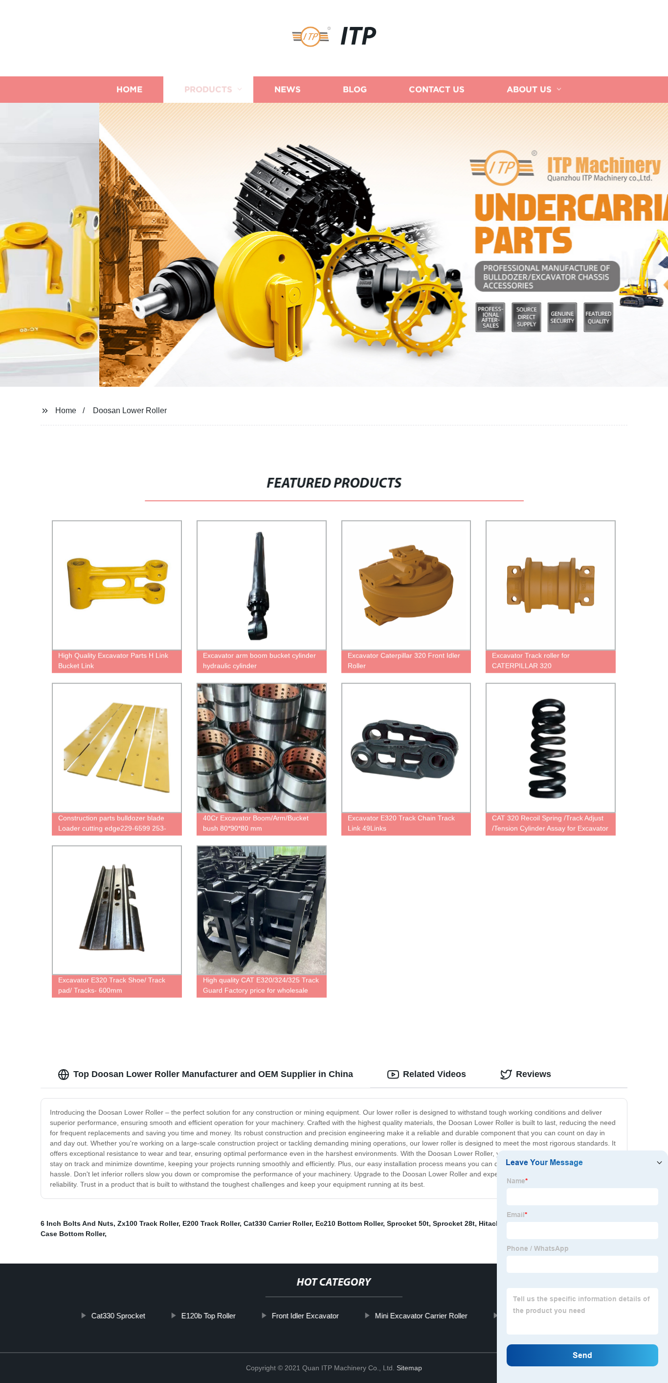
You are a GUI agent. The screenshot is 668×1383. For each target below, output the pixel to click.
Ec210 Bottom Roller (349, 1223)
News (287, 89)
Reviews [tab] (533, 1074)
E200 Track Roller (211, 1223)
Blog (355, 89)
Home (129, 89)
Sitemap (409, 1368)
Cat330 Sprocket (118, 1316)
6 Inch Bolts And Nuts (77, 1223)
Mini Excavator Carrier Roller (421, 1316)
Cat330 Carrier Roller (278, 1223)
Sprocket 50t (408, 1223)
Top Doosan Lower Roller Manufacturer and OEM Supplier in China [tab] (213, 1074)
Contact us (437, 89)
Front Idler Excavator (304, 1316)
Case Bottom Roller (73, 1234)
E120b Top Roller (208, 1316)
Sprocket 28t (454, 1223)
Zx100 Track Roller (147, 1223)
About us (529, 89)
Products (208, 89)
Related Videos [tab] (434, 1074)
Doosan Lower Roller (130, 410)
